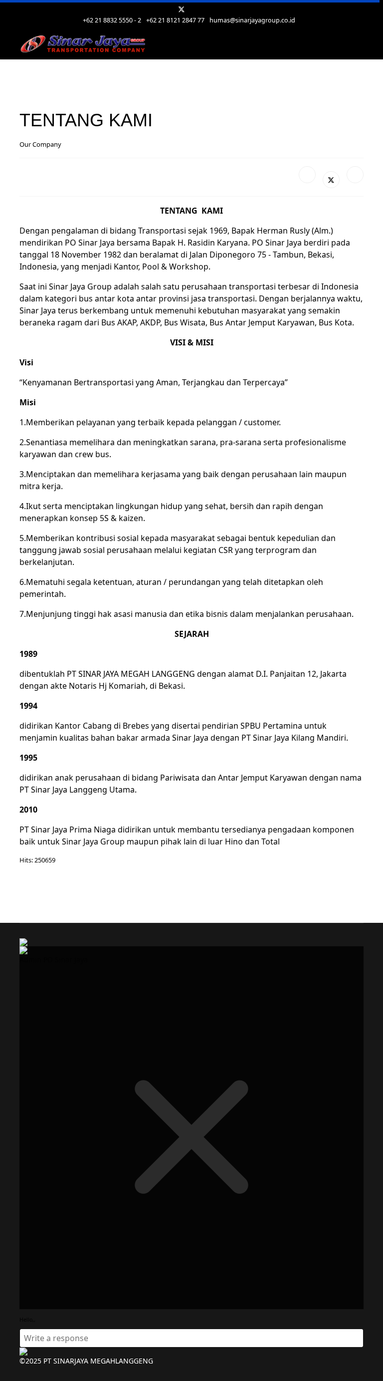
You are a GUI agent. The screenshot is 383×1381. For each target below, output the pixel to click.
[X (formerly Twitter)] (331, 179)
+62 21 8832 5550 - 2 (112, 20)
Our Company (40, 144)
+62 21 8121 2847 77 (175, 20)
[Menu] (357, 44)
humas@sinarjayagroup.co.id (252, 20)
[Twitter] (181, 9)
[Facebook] (307, 174)
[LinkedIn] (355, 174)
